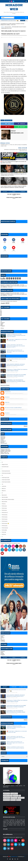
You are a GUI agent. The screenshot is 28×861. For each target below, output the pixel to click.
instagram (3, 325)
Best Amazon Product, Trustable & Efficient (13, 407)
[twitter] (13, 1)
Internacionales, (19, 37)
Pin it (9, 126)
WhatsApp (3, 641)
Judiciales (2, 442)
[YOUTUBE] (15, 1)
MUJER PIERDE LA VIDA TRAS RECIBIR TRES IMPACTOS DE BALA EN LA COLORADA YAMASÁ (15, 380)
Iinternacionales (6, 473)
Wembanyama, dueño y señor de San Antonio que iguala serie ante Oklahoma (14, 286)
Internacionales (8, 26)
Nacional (4, 495)
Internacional (5, 477)
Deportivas (3, 436)
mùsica (4, 490)
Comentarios (23, 687)
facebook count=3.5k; (5, 449)
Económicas (3, 441)
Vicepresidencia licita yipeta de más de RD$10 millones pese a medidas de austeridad (16, 375)
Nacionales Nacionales (8, 499)
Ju (2, 484)
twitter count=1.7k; (4, 452)
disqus (13, 191)
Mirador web (14, 7)
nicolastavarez (8, 391)
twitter (2, 323)
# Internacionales (8, 120)
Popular (14, 687)
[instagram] (11, 1)
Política (2, 439)
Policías (4, 532)
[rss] (15, 859)
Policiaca (4, 506)
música (4, 488)
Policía (4, 503)
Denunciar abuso (5, 385)
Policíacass (5, 528)
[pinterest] (13, 859)
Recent (5, 687)
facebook (23, 191)
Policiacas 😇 (5, 523)
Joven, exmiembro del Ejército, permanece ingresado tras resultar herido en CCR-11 (16, 346)
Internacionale (6, 479)
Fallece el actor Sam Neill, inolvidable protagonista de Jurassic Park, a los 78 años (14, 174)
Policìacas (4, 519)
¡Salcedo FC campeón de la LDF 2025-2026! (10, 284)
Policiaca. (4, 510)
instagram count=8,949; (6, 450)
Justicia (4, 486)
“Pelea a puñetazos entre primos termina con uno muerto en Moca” (15, 747)
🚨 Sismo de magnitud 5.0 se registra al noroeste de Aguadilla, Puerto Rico (13, 162)
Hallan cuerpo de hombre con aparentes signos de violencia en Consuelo (15, 351)
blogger (5, 191)
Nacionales (15, 20)
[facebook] (9, 1)
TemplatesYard (14, 856)
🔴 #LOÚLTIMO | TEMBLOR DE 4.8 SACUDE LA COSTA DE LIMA (17, 340)
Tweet (9, 123)
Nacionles (4, 501)
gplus (2, 324)
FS (24, 856)
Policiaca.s (5, 512)
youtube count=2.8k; (5, 453)
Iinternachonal (6, 471)
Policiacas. (5, 525)
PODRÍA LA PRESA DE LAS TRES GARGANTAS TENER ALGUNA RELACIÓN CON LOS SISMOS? (16, 335)
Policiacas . (5, 521)
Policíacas (3, 438)
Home (2, 26)
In (2, 475)
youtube (2, 653)
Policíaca (4, 508)
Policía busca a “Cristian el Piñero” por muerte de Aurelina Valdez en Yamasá (16, 370)
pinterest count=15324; (5, 451)
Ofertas (2, 328)
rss (1, 321)
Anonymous (7, 397)
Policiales (4, 530)
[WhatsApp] (20, 858)
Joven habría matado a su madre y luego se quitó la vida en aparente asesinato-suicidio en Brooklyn (13, 186)
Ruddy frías (7, 402)
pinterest (2, 637)
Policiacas (4, 514)
